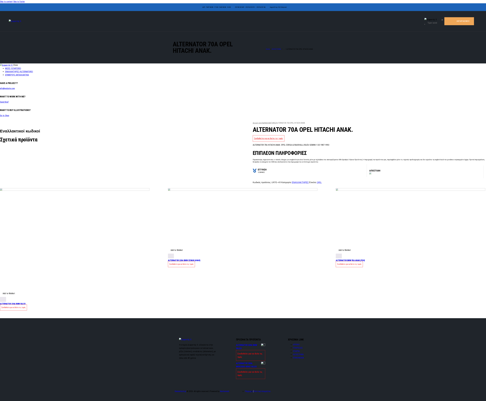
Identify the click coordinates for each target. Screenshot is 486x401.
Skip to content (6, 1)
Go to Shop (4, 115)
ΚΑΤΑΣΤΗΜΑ (276, 49)
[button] (7, 293)
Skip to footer (19, 1)
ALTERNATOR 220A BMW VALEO (13, 304)
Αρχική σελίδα (258, 123)
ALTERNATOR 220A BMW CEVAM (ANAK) (184, 260)
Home (268, 49)
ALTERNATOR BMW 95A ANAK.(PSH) (350, 260)
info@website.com (7, 88)
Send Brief (4, 102)
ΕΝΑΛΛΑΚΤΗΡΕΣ (270, 123)
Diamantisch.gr (180, 391)
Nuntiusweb (224, 391)
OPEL (319, 182)
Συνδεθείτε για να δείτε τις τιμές (268, 138)
